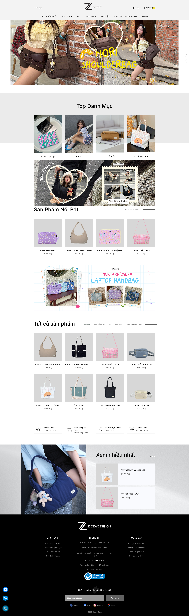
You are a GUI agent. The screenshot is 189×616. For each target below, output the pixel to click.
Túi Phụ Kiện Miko (47, 250)
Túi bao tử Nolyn (141, 405)
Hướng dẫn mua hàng (136, 543)
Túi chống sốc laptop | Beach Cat (112, 250)
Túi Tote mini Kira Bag (110, 405)
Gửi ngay (115, 598)
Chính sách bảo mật (53, 543)
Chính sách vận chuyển (53, 548)
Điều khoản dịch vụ (136, 556)
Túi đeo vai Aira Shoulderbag (78, 250)
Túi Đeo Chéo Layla (141, 250)
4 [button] (185, 62)
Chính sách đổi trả (53, 552)
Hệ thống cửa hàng (94, 569)
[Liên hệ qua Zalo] (5, 598)
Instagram (100, 605)
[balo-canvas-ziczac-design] (94, 183)
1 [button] (185, 54)
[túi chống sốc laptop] (94, 288)
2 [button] (185, 57)
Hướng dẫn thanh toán (136, 548)
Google (113, 605)
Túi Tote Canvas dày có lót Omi (79, 364)
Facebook (76, 605)
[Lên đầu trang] (185, 605)
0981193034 (109, 430)
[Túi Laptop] (48, 134)
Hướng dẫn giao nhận (136, 552)
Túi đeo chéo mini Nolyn (141, 364)
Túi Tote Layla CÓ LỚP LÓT (48, 405)
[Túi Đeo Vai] (141, 134)
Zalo (88, 605)
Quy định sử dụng (53, 556)
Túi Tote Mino (79, 405)
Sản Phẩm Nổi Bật (56, 209)
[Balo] (79, 134)
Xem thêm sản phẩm (132, 209)
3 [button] (185, 59)
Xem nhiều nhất (115, 455)
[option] (94, 52)
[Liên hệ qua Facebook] (5, 589)
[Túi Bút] (110, 134)
